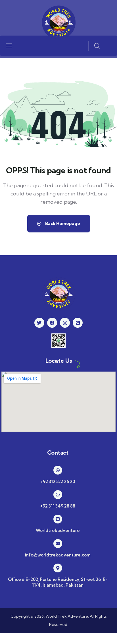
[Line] (78, 323)
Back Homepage (62, 223)
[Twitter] (39, 323)
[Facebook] (52, 323)
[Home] (58, 22)
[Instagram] (65, 323)
